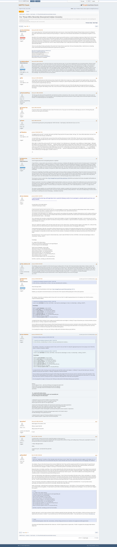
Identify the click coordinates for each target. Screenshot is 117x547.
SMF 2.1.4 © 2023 (21, 545)
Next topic (95, 22)
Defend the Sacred (23, 159)
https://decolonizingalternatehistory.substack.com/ (41, 50)
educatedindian (25, 30)
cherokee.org (92, 513)
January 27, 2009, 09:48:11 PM (37, 132)
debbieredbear (25, 61)
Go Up (20, 532)
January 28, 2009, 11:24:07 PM (37, 196)
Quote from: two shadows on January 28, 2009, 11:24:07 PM (45, 281)
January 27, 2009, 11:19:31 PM (37, 158)
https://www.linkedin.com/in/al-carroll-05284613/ (41, 56)
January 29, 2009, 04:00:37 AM (37, 278)
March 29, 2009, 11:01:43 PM (37, 436)
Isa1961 (23, 436)
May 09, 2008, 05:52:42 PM (36, 120)
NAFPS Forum (24, 5)
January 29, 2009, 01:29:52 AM (37, 263)
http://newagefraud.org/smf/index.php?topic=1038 (59, 178)
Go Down (21, 26)
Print (96, 26)
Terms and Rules (92, 545)
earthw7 (23, 421)
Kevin (22, 120)
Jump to (80, 537)
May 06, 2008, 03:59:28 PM (36, 107)
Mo (22, 78)
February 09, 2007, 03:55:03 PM (37, 29)
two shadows (24, 196)
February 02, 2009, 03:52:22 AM (37, 421)
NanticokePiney (25, 93)
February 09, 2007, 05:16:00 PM (37, 61)
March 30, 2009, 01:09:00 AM (37, 455)
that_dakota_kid (25, 264)
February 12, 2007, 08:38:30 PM (37, 77)
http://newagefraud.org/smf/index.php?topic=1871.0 (63, 289)
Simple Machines (27, 545)
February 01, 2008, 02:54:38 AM (37, 92)
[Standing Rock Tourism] (20, 429)
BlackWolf (24, 455)
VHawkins (24, 132)
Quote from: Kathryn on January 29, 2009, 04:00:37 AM (44, 337)
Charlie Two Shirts (23, 108)
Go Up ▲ (97, 545)
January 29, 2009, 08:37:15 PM (37, 334)
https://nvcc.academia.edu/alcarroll (38, 51)
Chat (75, 8)
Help (87, 545)
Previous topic (89, 22)
